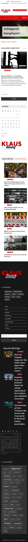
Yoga (5, 531)
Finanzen (7, 294)
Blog (6, 309)
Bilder (14, 476)
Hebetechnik (15, 490)
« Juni (2, 135)
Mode (11, 504)
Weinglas (19, 527)
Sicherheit (6, 515)
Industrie (6, 494)
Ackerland (5, 469)
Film (22, 479)
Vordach (11, 527)
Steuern (18, 519)
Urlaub (18, 296)
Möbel (18, 504)
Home (6, 306)
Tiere (13, 296)
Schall (5, 511)
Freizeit (13, 294)
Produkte (9, 228)
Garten (6, 486)
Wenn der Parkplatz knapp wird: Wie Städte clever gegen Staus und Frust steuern (14, 183)
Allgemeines (10, 179)
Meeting (5, 504)
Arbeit (5, 472)
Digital (20, 476)
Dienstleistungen (17, 291)
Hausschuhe (6, 490)
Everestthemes (22, 540)
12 (8, 120)
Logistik (19, 497)
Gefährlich (15, 486)
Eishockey (17, 479)
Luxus (6, 501)
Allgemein (15, 468)
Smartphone (15, 515)
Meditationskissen (14, 501)
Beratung (7, 476)
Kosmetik (6, 497)
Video (5, 527)
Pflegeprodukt (8, 508)
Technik (7, 523)
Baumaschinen (17, 472)
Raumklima (19, 508)
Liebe (13, 497)
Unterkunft (17, 523)
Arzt (10, 472)
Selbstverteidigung (12, 511)
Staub (13, 519)
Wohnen (7, 299)
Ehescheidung (8, 479)
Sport (6, 519)
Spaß (21, 515)
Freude (18, 482)
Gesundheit (7, 70)
